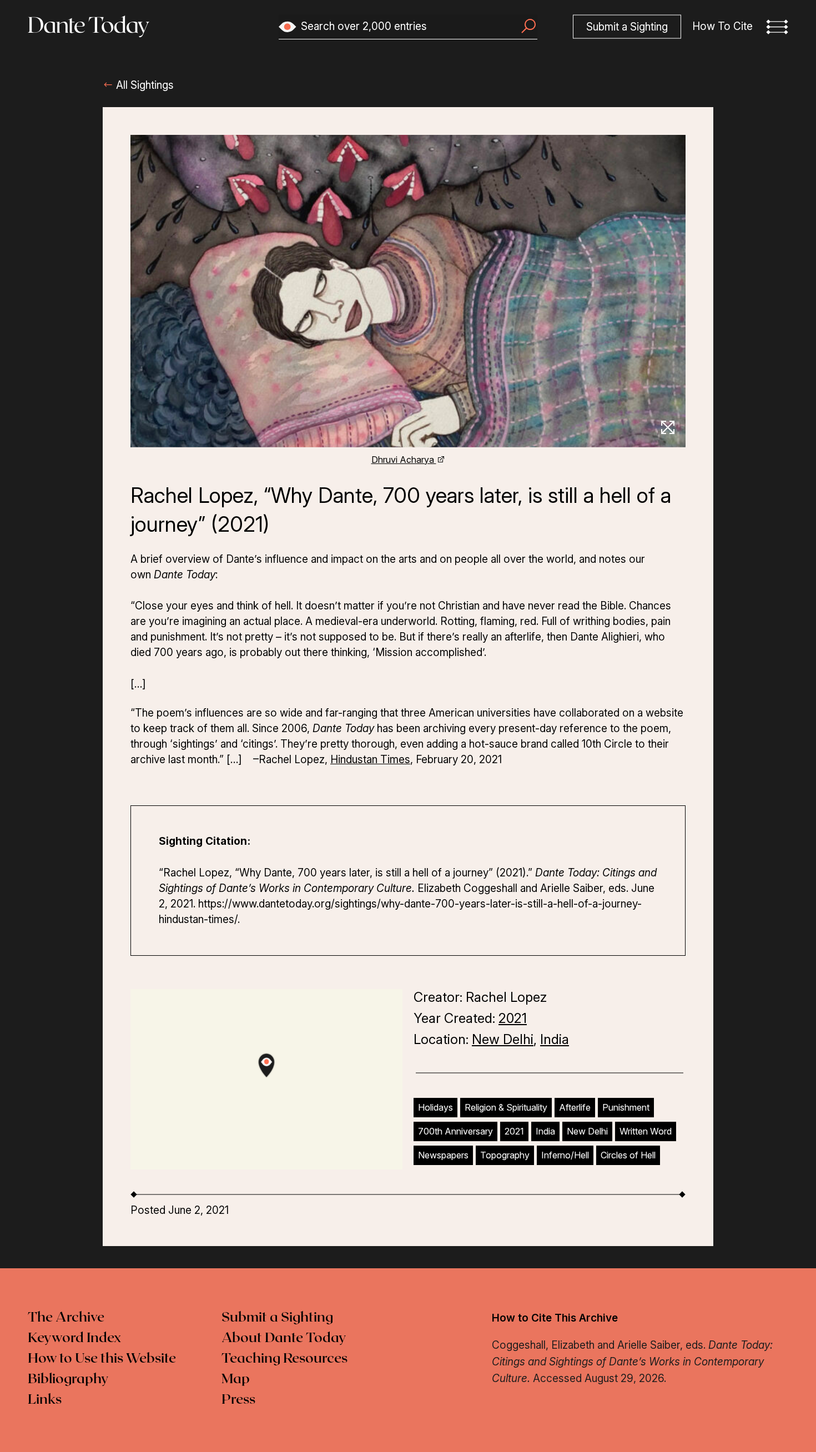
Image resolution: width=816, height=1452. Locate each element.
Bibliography (68, 1379)
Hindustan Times (370, 759)
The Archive (66, 1317)
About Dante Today (283, 1338)
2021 (512, 1018)
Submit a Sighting (277, 1317)
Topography (505, 1155)
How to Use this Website (102, 1358)
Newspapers (443, 1155)
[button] (777, 27)
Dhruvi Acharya (403, 459)
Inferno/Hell (565, 1155)
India (554, 1039)
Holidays (435, 1107)
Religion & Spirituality (506, 1107)
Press (238, 1399)
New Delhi (502, 1039)
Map (235, 1379)
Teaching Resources (284, 1358)
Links (45, 1399)
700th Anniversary (455, 1131)
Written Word (645, 1131)
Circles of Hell (628, 1155)
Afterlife (575, 1107)
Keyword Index (74, 1338)
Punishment (625, 1107)
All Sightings (143, 85)
